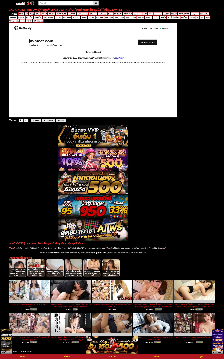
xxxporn (195, 14)
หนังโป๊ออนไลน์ (173, 17)
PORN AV (117, 14)
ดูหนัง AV (13, 17)
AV (26, 14)
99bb (21, 14)
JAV (13, 14)
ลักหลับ (50, 17)
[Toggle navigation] (11, 3)
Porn (110, 14)
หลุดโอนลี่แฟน (100, 253)
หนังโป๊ (163, 17)
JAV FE (51, 14)
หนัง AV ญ (67, 17)
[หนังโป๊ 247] (25, 3)
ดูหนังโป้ (29, 17)
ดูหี (45, 17)
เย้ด (17, 21)
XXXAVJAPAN (184, 14)
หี (197, 17)
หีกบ (201, 17)
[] (96, 3)
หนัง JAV (76, 17)
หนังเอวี (148, 17)
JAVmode (102, 14)
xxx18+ (166, 14)
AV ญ (32, 14)
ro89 (145, 14)
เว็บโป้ (29, 21)
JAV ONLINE (61, 14)
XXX (150, 14)
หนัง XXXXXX (131, 17)
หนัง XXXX (109, 17)
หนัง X (84, 17)
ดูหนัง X (21, 17)
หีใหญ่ (12, 21)
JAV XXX (72, 14)
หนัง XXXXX (119, 17)
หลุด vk (192, 17)
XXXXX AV (204, 14)
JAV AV (44, 14)
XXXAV (174, 14)
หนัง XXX (99, 17)
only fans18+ (51, 253)
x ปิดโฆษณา (6, 352)
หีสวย (208, 17)
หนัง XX (91, 17)
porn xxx (137, 14)
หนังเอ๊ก (141, 17)
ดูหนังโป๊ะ (38, 17)
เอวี (34, 21)
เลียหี (22, 21)
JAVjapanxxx (82, 14)
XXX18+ (12, 248)
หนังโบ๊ (155, 17)
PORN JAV (128, 14)
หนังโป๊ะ (184, 17)
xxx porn (157, 14)
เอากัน (40, 21)
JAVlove (93, 14)
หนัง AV (58, 17)
